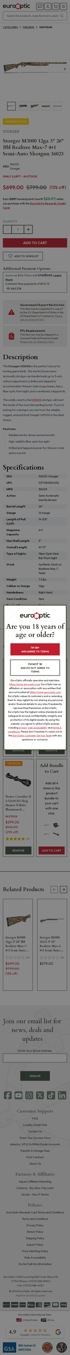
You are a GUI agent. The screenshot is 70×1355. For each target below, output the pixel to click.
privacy (23, 727)
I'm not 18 (35, 667)
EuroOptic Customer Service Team (32, 735)
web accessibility (37, 727)
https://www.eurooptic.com (24, 684)
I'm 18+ (35, 649)
